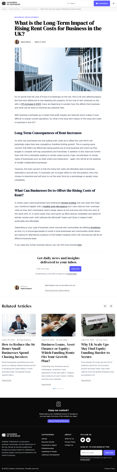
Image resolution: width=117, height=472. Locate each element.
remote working (68, 202)
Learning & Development (50, 455)
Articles (44, 439)
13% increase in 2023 (31, 104)
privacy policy (72, 274)
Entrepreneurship (48, 448)
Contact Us (69, 445)
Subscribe (75, 269)
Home (4, 9)
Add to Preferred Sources (58, 421)
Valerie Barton (26, 42)
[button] (53, 388)
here (79, 245)
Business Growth (14, 9)
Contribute (103, 3)
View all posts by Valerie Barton (57, 290)
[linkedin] (88, 440)
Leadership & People (49, 452)
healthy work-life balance (55, 206)
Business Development (30, 9)
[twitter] (82, 440)
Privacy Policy (70, 442)
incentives (95, 227)
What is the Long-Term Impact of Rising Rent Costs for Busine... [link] (61, 9)
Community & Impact (49, 445)
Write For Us (69, 439)
